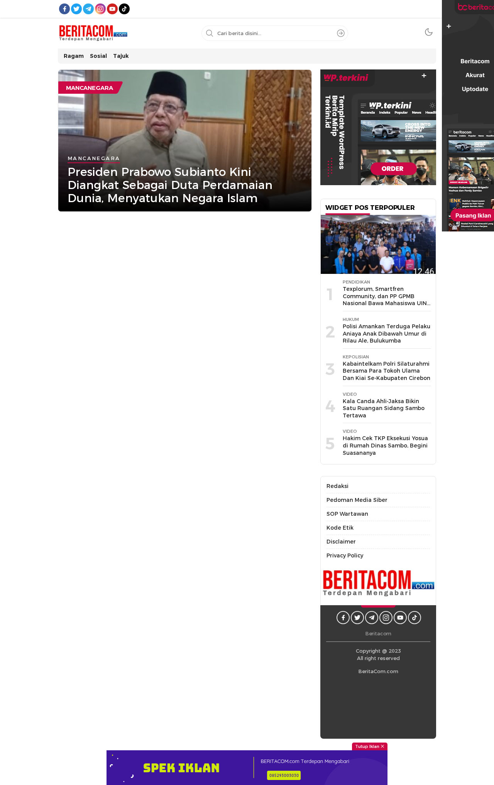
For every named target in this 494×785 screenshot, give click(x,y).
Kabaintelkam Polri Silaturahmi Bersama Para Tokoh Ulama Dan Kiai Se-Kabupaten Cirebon (386, 371)
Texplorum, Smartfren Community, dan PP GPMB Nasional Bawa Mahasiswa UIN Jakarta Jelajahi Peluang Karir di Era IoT (385, 303)
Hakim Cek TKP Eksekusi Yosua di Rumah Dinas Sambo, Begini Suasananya (385, 445)
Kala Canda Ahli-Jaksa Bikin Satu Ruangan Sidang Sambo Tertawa (384, 408)
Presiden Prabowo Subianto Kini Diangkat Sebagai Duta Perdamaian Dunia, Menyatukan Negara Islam (170, 184)
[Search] (341, 33)
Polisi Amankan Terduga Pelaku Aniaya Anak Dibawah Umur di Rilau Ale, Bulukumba (386, 333)
